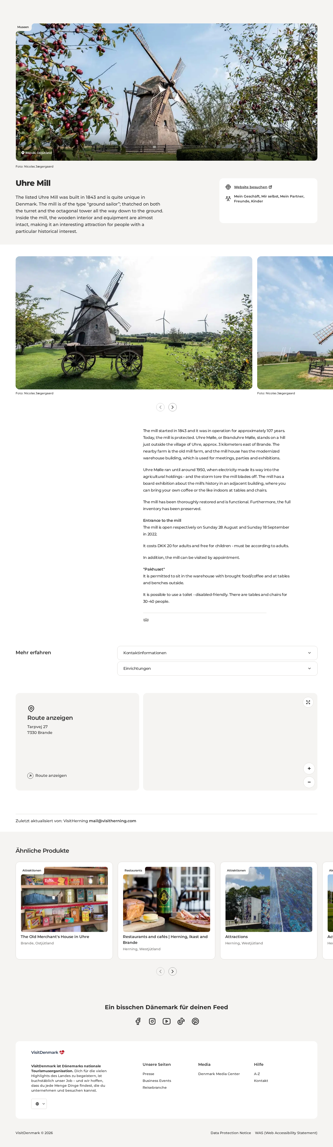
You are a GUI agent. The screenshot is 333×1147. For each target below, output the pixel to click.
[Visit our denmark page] (138, 1021)
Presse (148, 1074)
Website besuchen (250, 187)
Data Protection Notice (231, 1133)
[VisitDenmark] (48, 1052)
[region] (230, 742)
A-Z (257, 1074)
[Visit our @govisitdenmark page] (181, 1021)
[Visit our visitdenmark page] (166, 1021)
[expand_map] (308, 702)
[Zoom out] (309, 782)
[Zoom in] (309, 768)
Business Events (157, 1080)
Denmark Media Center (219, 1074)
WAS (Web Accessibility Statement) (286, 1133)
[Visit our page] (152, 1021)
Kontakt (261, 1080)
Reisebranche (155, 1087)
